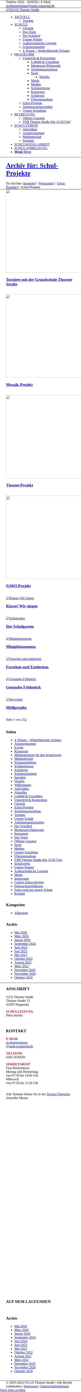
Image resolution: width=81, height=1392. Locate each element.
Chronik (19, 803)
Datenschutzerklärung (28, 886)
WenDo (19, 781)
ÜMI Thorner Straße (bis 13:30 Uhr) (38, 860)
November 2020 (25, 973)
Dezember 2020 (24, 970)
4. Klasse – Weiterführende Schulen (37, 740)
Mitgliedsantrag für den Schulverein (37, 755)
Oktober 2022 (23, 958)
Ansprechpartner (25, 744)
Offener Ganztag (25, 841)
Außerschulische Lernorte (31, 871)
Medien (19, 848)
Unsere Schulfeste (26, 852)
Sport (17, 845)
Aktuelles (20, 792)
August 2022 (22, 962)
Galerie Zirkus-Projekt (29, 882)
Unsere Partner (24, 867)
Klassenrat (21, 751)
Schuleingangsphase (27, 811)
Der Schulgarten (20, 626)
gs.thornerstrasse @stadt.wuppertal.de (19, 1044)
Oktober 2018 (23, 977)
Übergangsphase (25, 856)
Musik (18, 875)
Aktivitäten (21, 788)
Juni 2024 (20, 947)
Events (18, 747)
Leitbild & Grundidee (28, 796)
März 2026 (21, 936)
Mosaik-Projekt (19, 384)
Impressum (21, 878)
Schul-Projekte (24, 807)
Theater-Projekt (19, 485)
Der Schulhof (23, 826)
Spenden (20, 777)
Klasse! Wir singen (22, 606)
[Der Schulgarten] (15, 618)
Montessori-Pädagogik (29, 830)
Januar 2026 (22, 940)
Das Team (21, 837)
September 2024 (25, 943)
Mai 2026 (20, 932)
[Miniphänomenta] (19, 638)
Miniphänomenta (21, 646)
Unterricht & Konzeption (30, 800)
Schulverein (22, 863)
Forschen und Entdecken (27, 667)
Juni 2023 (20, 951)
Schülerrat (21, 770)
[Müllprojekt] (14, 699)
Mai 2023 (20, 955)
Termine (19, 815)
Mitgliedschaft (23, 759)
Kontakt (19, 893)
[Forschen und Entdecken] (23, 659)
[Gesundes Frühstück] (21, 679)
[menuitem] (44, 19)
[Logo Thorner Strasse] (22, 9)
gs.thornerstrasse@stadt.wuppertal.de (30, 5)
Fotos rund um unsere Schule (33, 890)
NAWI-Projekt (18, 586)
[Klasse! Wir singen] (20, 598)
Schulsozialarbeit (25, 773)
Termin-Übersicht (58, 1094)
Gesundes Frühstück (23, 687)
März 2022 (21, 966)
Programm (21, 833)
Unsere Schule (23, 818)
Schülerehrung (23, 766)
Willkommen (22, 785)
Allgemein (21, 913)
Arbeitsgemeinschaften (29, 822)
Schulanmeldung (25, 762)
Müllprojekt (16, 707)
